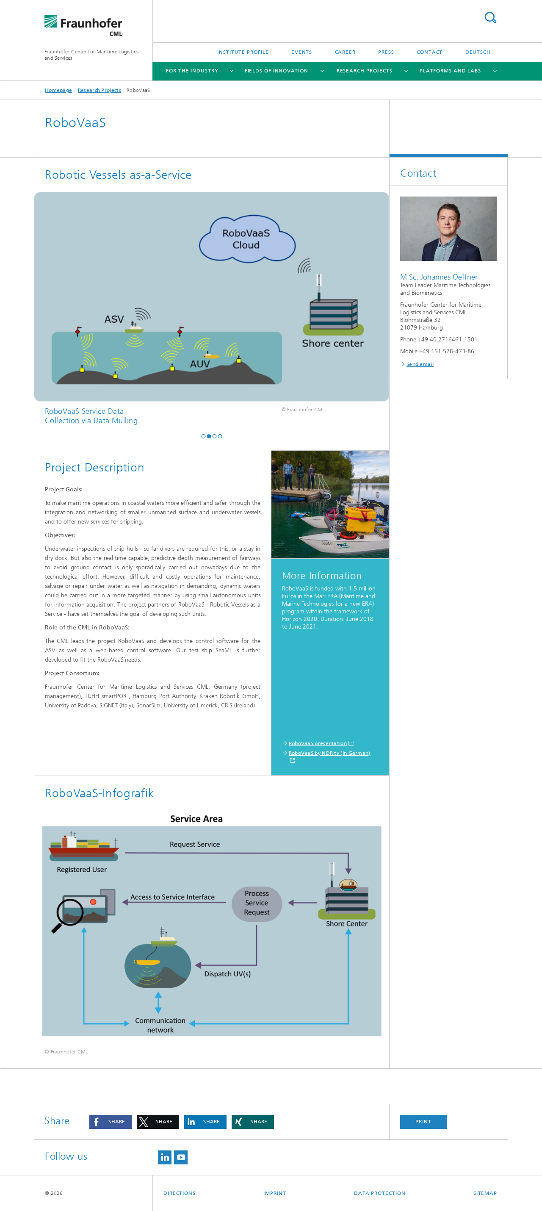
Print (423, 1122)
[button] (203, 436)
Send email (420, 364)
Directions (179, 1193)
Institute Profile (242, 52)
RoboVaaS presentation (318, 743)
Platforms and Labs (450, 71)
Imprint (274, 1193)
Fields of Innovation (276, 71)
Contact (429, 52)
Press (386, 52)
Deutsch (478, 52)
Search (490, 18)
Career (345, 52)
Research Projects (365, 71)
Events (301, 52)
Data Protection (380, 1193)
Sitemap (485, 1193)
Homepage (58, 90)
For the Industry (192, 71)
